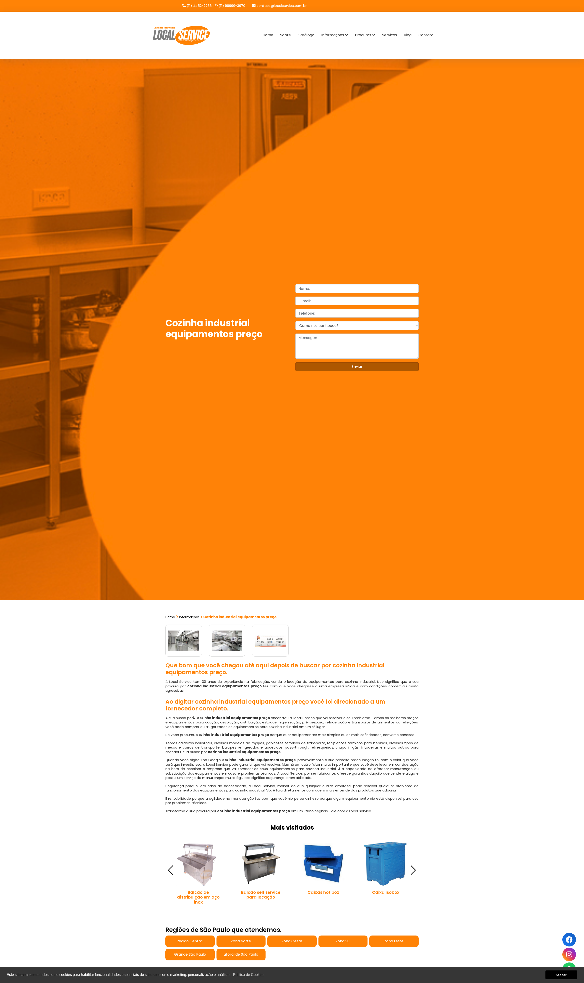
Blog (408, 35)
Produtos (363, 35)
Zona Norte (241, 941)
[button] (413, 870)
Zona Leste (394, 941)
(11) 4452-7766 (199, 5)
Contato (425, 35)
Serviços (389, 35)
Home (268, 35)
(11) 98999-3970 (231, 5)
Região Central (190, 941)
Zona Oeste (292, 941)
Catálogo (306, 35)
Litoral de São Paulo (241, 954)
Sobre (285, 35)
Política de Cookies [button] (248, 975)
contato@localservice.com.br (281, 5)
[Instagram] (569, 954)
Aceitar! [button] (561, 975)
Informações (333, 35)
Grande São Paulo (190, 954)
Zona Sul (343, 941)
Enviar (357, 366)
